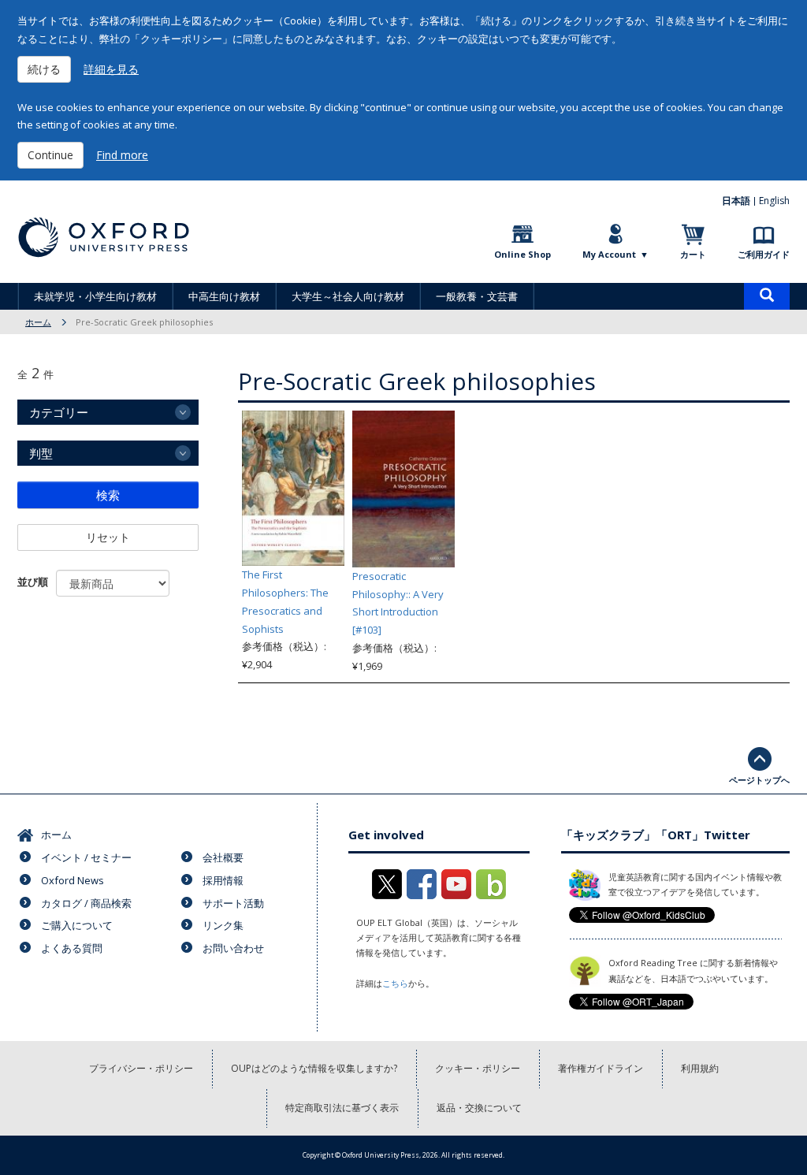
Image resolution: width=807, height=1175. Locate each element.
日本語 (736, 200)
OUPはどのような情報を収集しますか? (314, 1068)
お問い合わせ (233, 948)
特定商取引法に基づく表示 (342, 1107)
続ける (44, 68)
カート (693, 254)
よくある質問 (71, 948)
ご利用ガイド (764, 254)
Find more (122, 154)
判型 (41, 453)
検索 (108, 495)
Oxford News (72, 880)
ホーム (38, 322)
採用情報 (223, 880)
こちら (395, 983)
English (774, 200)
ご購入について (77, 925)
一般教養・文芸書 (477, 296)
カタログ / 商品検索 (86, 903)
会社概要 (223, 857)
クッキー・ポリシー (477, 1068)
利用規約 (700, 1068)
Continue (50, 154)
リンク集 (223, 925)
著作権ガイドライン (600, 1068)
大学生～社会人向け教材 (348, 296)
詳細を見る (111, 68)
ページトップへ (759, 780)
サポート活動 (233, 903)
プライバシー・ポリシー (141, 1068)
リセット (108, 537)
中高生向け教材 (224, 296)
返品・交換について (479, 1107)
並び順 (32, 581)
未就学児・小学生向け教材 (95, 296)
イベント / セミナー (86, 857)
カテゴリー (58, 412)
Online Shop (522, 254)
